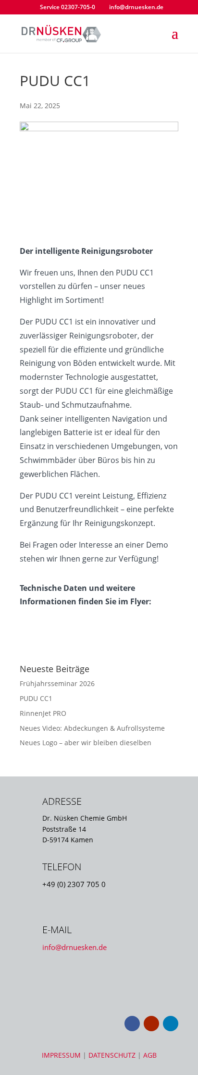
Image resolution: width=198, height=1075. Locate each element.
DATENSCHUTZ (112, 1055)
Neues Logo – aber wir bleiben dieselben (85, 742)
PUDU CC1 (36, 698)
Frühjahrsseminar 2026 (57, 683)
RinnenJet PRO (43, 713)
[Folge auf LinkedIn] (170, 1023)
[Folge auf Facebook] (132, 1023)
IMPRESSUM (62, 1055)
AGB (150, 1055)
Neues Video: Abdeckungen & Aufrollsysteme (92, 728)
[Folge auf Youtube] (151, 1023)
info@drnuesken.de (74, 947)
